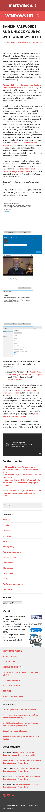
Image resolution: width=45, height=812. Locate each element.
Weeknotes (8, 589)
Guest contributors (13, 696)
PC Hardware (10, 493)
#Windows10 (11, 374)
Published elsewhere (12, 552)
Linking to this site (12, 667)
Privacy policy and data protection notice (20, 673)
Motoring (7, 536)
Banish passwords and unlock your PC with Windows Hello (22, 31)
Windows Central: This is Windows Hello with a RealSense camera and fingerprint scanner (21, 482)
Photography (8, 546)
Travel (5, 579)
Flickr (12, 797)
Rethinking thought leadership (16, 731)
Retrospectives (9, 557)
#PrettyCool (35, 372)
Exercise (6, 525)
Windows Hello (22, 493)
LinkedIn (4, 797)
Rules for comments (12, 680)
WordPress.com (8, 808)
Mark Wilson (37, 42)
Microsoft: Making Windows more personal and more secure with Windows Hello (20, 469)
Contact (7, 691)
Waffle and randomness (13, 584)
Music (5, 541)
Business (6, 520)
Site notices (8, 568)
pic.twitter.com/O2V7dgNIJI (29, 374)
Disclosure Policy (11, 685)
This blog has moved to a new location (19, 710)
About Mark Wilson (12, 651)
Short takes (8, 562)
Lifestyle (6, 530)
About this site (10, 656)
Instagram (8, 797)
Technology (14, 490)
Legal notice (9, 661)
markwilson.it (22, 5)
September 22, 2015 (14, 380)
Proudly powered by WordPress (14, 805)
